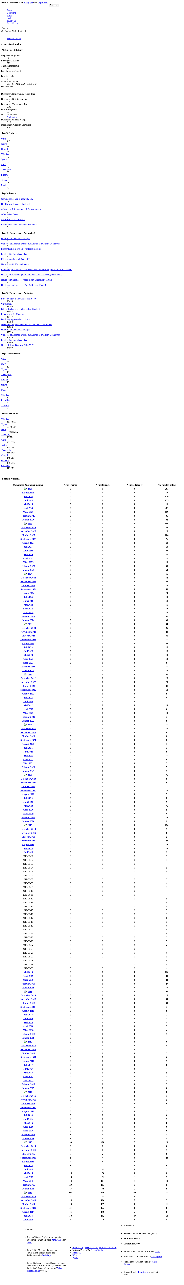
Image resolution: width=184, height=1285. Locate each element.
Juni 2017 (28, 1069)
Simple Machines (107, 1247)
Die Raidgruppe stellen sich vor (15, 319)
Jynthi (4, 159)
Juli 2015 (28, 1165)
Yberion (5, 405)
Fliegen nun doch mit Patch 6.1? (15, 259)
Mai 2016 (28, 1123)
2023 (30, 624)
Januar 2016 (28, 1138)
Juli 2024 (28, 597)
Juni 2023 (28, 651)
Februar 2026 (28, 516)
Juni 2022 (28, 701)
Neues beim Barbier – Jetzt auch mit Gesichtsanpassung (26, 280)
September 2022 (28, 690)
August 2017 (28, 1061)
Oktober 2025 (28, 535)
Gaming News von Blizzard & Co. (17, 199)
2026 (30, 489)
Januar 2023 (28, 670)
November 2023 (28, 632)
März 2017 (28, 1080)
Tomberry (5, 434)
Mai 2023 (28, 655)
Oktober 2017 (28, 1053)
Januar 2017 (28, 1088)
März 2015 (28, 1181)
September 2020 (28, 790)
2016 (30, 1092)
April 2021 (28, 759)
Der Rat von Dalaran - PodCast (15, 204)
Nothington (12, 117)
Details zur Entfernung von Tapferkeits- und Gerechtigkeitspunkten (31, 274)
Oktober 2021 (28, 736)
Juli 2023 (28, 647)
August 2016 (28, 1111)
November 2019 (28, 833)
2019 (30, 825)
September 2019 (28, 840)
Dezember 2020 (28, 779)
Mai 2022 (28, 705)
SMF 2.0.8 (77, 1247)
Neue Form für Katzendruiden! (15, 264)
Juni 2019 (28, 852)
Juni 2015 (28, 1169)
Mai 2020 (28, 806)
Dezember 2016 (28, 1096)
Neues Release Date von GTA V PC (17, 345)
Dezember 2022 (28, 678)
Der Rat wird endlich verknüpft (15, 238)
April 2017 (28, 1076)
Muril (3, 185)
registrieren (43, 2)
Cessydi (4, 149)
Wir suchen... (7, 304)
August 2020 (28, 794)
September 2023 (28, 639)
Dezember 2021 (28, 728)
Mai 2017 (28, 1072)
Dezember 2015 (28, 1146)
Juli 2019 (28, 848)
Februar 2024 (28, 616)
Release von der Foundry (12, 314)
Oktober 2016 (28, 1103)
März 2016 (28, 1130)
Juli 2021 (28, 748)
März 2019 (28, 980)
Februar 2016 (28, 1134)
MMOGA (56, 1240)
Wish (3, 138)
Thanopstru (6, 169)
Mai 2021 (28, 755)
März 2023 (28, 663)
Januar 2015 (28, 1188)
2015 (30, 1142)
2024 (30, 574)
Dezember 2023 (28, 628)
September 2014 (28, 1208)
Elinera (4, 175)
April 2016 (28, 1127)
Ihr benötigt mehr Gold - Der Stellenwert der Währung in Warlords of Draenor (36, 269)
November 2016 (28, 1100)
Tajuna (4, 180)
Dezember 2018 (28, 995)
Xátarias (5, 154)
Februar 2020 (28, 817)
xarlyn (4, 144)
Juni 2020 (28, 802)
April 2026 (28, 508)
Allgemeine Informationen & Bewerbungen (21, 209)
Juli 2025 (28, 547)
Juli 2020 (28, 798)
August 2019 (28, 844)
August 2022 (28, 693)
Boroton (5, 460)
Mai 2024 (28, 605)
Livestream (143, 1272)
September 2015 (28, 1158)
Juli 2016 (28, 1115)
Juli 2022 (28, 697)
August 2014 (28, 1212)
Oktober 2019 (28, 837)
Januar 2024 (28, 620)
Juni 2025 (28, 550)
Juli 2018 (28, 1014)
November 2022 (28, 682)
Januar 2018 (28, 1038)
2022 (30, 674)
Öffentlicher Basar (9, 214)
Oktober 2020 (28, 786)
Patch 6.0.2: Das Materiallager (15, 254)
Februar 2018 (28, 1034)
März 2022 (28, 713)
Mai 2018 (28, 1022)
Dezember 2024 (28, 577)
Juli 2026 (28, 496)
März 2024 (28, 612)
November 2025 (28, 531)
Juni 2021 (28, 751)
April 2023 (28, 659)
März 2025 (28, 562)
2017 (30, 1042)
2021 (30, 724)
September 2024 (28, 589)
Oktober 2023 (28, 635)
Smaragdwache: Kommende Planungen (19, 224)
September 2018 (28, 1007)
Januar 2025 (28, 570)
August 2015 (28, 1161)
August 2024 (28, 593)
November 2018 (28, 999)
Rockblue (5, 400)
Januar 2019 (28, 987)
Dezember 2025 (28, 527)
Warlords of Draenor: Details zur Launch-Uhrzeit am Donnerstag (30, 243)
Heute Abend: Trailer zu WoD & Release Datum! (23, 285)
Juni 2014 (28, 1219)
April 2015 (28, 1177)
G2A (29, 1242)
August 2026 (28, 492)
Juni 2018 (28, 1018)
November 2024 (28, 581)
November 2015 (28, 1150)
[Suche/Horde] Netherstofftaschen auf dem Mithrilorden (26, 324)
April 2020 (28, 809)
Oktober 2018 (28, 1003)
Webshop (46, 1255)
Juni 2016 (28, 1119)
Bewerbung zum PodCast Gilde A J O (18, 298)
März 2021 (28, 763)
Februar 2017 (28, 1084)
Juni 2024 (28, 601)
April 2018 (28, 1026)
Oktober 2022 (28, 686)
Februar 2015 (28, 1185)
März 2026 (28, 512)
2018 (30, 991)
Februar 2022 (28, 717)
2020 (30, 775)
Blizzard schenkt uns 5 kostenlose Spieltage (21, 249)
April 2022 (28, 709)
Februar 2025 (28, 566)
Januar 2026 (28, 519)
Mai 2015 (28, 1173)
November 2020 (28, 782)
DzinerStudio (97, 1250)
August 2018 (28, 1011)
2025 (30, 523)
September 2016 (28, 1107)
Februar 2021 (28, 767)
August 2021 (28, 744)
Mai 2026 (28, 504)
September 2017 (28, 1057)
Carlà (3, 164)
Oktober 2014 (28, 1204)
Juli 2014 (28, 1216)
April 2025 (28, 558)
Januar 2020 (28, 821)
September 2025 (28, 539)
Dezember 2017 (28, 1045)
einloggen (28, 2)
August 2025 (28, 543)
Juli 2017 (28, 1065)
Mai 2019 (28, 972)
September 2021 (28, 740)
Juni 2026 (28, 500)
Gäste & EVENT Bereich (13, 219)
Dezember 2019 (28, 829)
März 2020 (28, 813)
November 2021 (28, 732)
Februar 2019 (28, 984)
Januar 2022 (28, 721)
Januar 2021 (28, 771)
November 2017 (28, 1049)
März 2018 (28, 1030)
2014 (30, 1192)
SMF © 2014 (91, 1247)
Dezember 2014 (28, 1196)
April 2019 (28, 976)
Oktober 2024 (28, 585)
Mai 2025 (28, 554)
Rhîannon (5, 465)
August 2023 (28, 643)
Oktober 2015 (28, 1154)
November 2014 (28, 1200)
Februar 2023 (28, 666)
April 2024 (28, 608)
